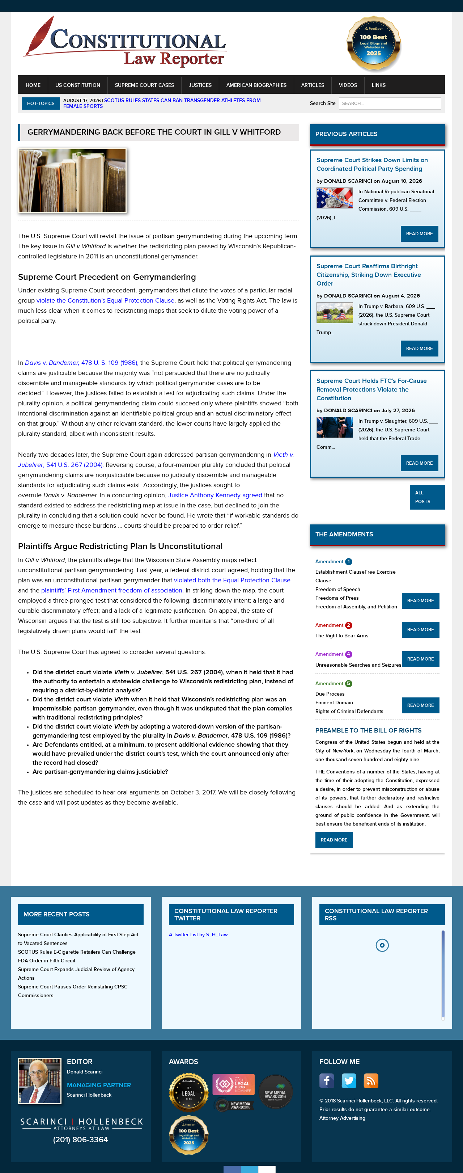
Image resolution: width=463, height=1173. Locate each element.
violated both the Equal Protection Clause (232, 580)
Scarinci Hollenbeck (89, 1095)
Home (33, 85)
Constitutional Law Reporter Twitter (225, 914)
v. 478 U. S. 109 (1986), (82, 363)
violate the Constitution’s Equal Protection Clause (105, 300)
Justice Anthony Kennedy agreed (215, 495)
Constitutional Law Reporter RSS (376, 914)
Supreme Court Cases (144, 85)
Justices (200, 85)
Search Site (323, 103)
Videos (348, 85)
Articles (312, 85)
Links (379, 85)
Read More (419, 234)
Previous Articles (346, 134)
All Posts (422, 497)
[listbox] (382, 977)
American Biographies (256, 85)
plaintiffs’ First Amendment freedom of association (111, 590)
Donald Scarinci (84, 1072)
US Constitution (77, 85)
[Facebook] (232, 1169)
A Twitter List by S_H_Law (198, 935)
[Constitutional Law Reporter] (125, 44)
